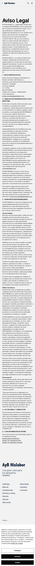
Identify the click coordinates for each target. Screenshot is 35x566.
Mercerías (6, 502)
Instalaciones (7, 490)
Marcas (5, 487)
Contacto (23, 490)
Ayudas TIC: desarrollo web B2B (12, 442)
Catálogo (6, 484)
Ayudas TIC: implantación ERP (11, 440)
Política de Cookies (17, 543)
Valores (5, 499)
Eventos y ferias (8, 493)
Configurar (17, 550)
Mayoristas (24, 484)
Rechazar (17, 556)
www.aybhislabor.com (9, 168)
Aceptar (17, 562)
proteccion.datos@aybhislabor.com (13, 96)
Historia (5, 496)
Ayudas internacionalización (10, 438)
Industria (23, 487)
